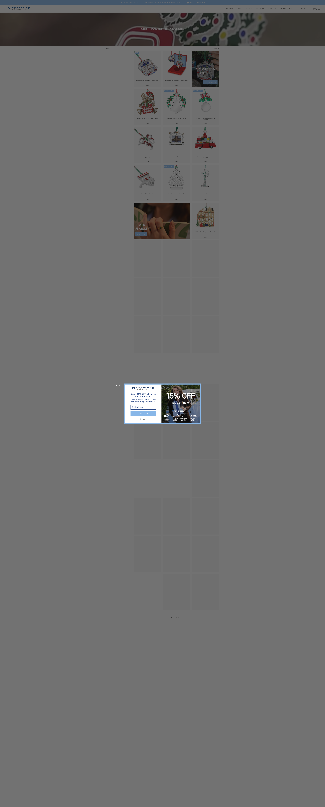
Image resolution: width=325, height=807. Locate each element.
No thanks (143, 419)
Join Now (143, 413)
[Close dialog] (118, 385)
